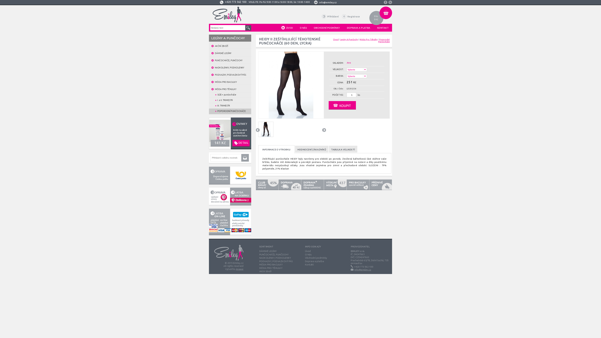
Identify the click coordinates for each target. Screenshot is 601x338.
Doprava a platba (314, 261)
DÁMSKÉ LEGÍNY (268, 251)
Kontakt (309, 264)
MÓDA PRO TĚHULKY (271, 268)
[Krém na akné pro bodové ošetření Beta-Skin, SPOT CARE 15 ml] (230, 133)
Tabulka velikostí (343, 149)
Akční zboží (265, 271)
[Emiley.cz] (227, 14)
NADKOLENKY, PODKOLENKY (275, 257)
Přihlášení (333, 16)
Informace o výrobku (276, 149)
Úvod (308, 251)
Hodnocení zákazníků (311, 149)
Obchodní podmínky (316, 257)
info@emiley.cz (328, 2)
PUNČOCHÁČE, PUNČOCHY (274, 254)
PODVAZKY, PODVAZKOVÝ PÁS (276, 261)
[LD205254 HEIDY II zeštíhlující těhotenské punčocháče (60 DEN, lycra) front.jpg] (291, 116)
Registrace (353, 16)
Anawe (239, 269)
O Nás (308, 254)
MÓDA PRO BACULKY (271, 264)
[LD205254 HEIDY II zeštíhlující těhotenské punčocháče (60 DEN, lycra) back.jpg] (265, 129)
